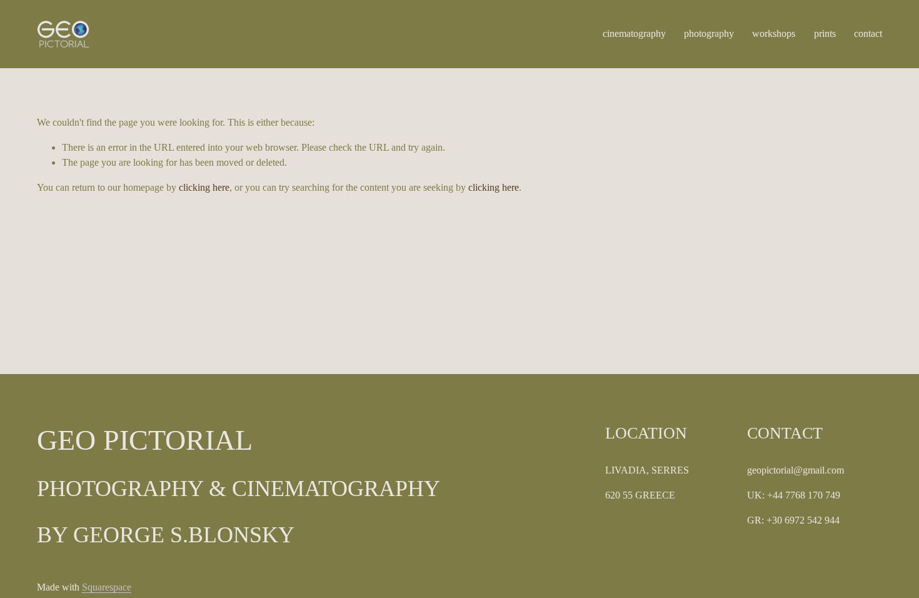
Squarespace (106, 587)
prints (825, 33)
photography (709, 33)
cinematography (634, 33)
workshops (773, 33)
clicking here (204, 187)
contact (868, 33)
